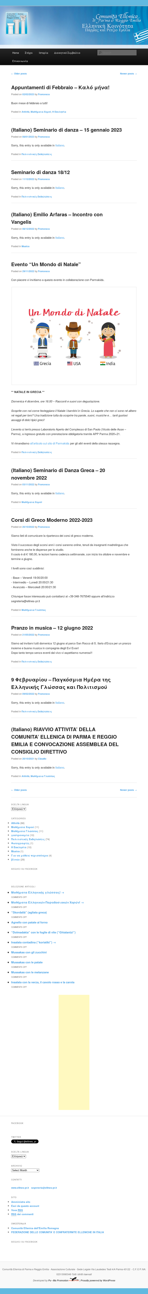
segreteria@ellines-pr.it (44, 1187)
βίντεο (15, 859)
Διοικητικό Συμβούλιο (67, 53)
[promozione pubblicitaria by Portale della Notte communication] (74, 1280)
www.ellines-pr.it (20, 1187)
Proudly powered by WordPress (98, 1280)
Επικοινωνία (20, 61)
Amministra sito (20, 1202)
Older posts (19, 73)
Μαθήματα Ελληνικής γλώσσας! (37, 892)
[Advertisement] (74, 1052)
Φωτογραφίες (20, 843)
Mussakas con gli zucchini (29, 952)
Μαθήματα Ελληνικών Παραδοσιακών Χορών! (47, 902)
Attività (25, 111)
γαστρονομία (20, 835)
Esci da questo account (25, 1206)
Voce (17, 1210)
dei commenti (22, 1214)
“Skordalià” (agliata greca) (29, 912)
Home (15, 53)
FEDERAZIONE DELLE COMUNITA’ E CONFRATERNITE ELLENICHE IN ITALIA (57, 1232)
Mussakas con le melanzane (30, 972)
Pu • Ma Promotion (58, 1280)
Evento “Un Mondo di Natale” (46, 264)
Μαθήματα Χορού (41, 111)
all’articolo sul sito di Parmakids (49, 443)
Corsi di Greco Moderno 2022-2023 (51, 519)
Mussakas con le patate (27, 962)
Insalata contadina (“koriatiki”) (33, 942)
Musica (25, 246)
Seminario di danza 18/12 (40, 172)
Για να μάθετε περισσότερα (29, 855)
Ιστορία (43, 53)
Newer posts (128, 73)
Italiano (59, 145)
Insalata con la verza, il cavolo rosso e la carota (42, 982)
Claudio (42, 758)
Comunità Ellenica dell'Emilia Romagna (35, 1228)
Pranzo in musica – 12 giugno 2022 (52, 627)
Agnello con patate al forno (29, 922)
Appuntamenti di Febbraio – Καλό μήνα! (60, 87)
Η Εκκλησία (59, 111)
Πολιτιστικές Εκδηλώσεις (37, 154)
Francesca (44, 94)
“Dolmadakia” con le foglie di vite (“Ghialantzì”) (43, 932)
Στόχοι (29, 53)
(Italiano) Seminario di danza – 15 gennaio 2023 (66, 129)
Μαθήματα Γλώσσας (34, 610)
